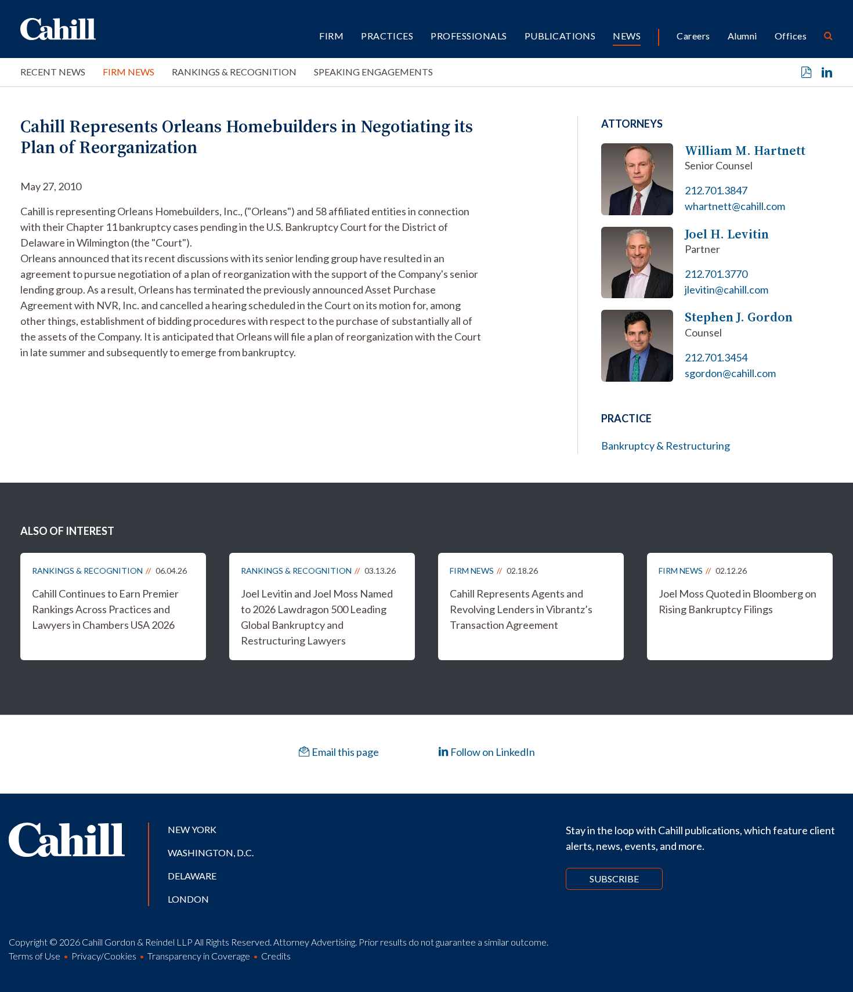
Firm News (128, 71)
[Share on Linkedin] (827, 72)
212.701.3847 (716, 190)
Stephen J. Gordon (739, 317)
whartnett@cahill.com (735, 206)
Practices (387, 35)
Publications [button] (560, 35)
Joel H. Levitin (727, 234)
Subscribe (614, 878)
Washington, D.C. (211, 852)
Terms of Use (34, 955)
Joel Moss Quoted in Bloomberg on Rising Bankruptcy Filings (737, 601)
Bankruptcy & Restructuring (665, 445)
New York (192, 829)
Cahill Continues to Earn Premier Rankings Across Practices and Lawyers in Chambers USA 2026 (105, 609)
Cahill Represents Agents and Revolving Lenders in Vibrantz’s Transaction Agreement (521, 609)
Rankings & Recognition (234, 71)
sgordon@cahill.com (730, 373)
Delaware (192, 875)
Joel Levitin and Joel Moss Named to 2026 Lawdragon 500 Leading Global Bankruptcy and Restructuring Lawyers (317, 617)
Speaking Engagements (373, 71)
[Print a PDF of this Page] (806, 72)
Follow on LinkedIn (492, 751)
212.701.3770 (716, 273)
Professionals (469, 35)
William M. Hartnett (745, 150)
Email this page (344, 751)
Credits (276, 955)
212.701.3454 (716, 357)
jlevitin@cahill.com (726, 289)
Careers (693, 35)
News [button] (627, 35)
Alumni (742, 35)
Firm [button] (331, 35)
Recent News (52, 71)
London (188, 898)
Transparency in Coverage (198, 955)
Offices (791, 35)
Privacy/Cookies (103, 955)
